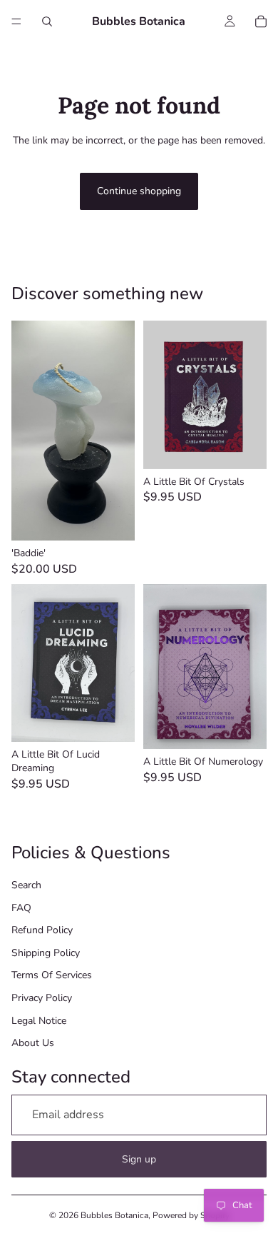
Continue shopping (139, 191)
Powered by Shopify (191, 1215)
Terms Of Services (51, 975)
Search (26, 885)
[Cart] (261, 21)
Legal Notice (38, 1021)
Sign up (139, 1159)
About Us (32, 1043)
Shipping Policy (45, 953)
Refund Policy (42, 930)
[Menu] (16, 21)
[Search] (47, 21)
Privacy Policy (41, 998)
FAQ (21, 908)
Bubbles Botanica (114, 1215)
